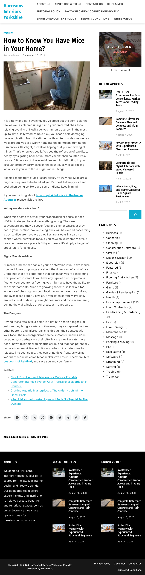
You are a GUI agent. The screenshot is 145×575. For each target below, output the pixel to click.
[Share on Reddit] (59, 417)
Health (110, 297)
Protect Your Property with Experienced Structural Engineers (128, 146)
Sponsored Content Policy (56, 18)
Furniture (112, 282)
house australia (20, 436)
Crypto (110, 252)
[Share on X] (25, 417)
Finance (111, 272)
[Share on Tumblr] (68, 417)
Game (110, 287)
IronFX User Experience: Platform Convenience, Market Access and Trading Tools (128, 98)
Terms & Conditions (95, 18)
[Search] (135, 214)
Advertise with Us (67, 4)
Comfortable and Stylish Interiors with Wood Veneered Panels (128, 168)
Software (112, 356)
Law (109, 322)
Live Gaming (114, 327)
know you (35, 436)
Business (112, 233)
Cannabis (112, 238)
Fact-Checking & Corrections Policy (92, 11)
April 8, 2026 (123, 202)
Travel (110, 376)
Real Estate (113, 351)
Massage (112, 337)
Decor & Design (116, 257)
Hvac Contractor (117, 307)
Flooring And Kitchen (120, 277)
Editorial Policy (48, 11)
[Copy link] (85, 417)
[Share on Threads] (76, 417)
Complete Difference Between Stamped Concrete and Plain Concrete (128, 124)
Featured (8, 33)
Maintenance (114, 332)
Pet (108, 347)
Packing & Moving (118, 342)
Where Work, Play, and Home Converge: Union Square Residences (128, 191)
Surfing (111, 366)
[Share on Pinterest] (51, 417)
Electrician (113, 262)
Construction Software (121, 248)
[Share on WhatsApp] (42, 417)
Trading (111, 371)
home (7, 436)
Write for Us (123, 18)
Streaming (113, 361)
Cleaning (112, 243)
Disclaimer (115, 4)
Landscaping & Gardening (123, 312)
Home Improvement (119, 302)
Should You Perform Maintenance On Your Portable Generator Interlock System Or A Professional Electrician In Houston (49, 382)
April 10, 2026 (123, 178)
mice (45, 436)
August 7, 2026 (124, 134)
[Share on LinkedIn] (34, 417)
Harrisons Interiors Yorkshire (13, 11)
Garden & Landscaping (121, 292)
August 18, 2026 (125, 111)
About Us (43, 4)
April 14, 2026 (123, 155)
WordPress (47, 568)
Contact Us (94, 4)
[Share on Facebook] (17, 417)
